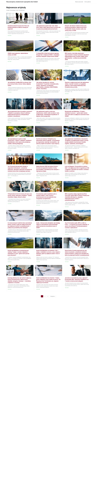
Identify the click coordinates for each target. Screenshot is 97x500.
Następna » (52, 296)
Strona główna (87, 1)
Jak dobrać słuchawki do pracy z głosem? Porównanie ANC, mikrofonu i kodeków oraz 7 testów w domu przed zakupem (77, 279)
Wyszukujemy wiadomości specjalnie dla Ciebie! (22, 2)
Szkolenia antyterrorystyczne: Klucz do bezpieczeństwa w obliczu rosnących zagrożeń (18, 27)
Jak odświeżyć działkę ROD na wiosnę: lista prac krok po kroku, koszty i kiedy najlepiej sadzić (19, 84)
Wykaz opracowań (79, 1)
